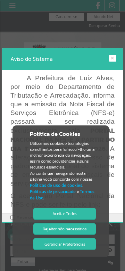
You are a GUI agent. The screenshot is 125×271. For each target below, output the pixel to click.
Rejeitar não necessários (64, 229)
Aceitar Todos (64, 214)
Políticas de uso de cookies (56, 185)
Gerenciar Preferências (64, 244)
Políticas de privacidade (53, 192)
